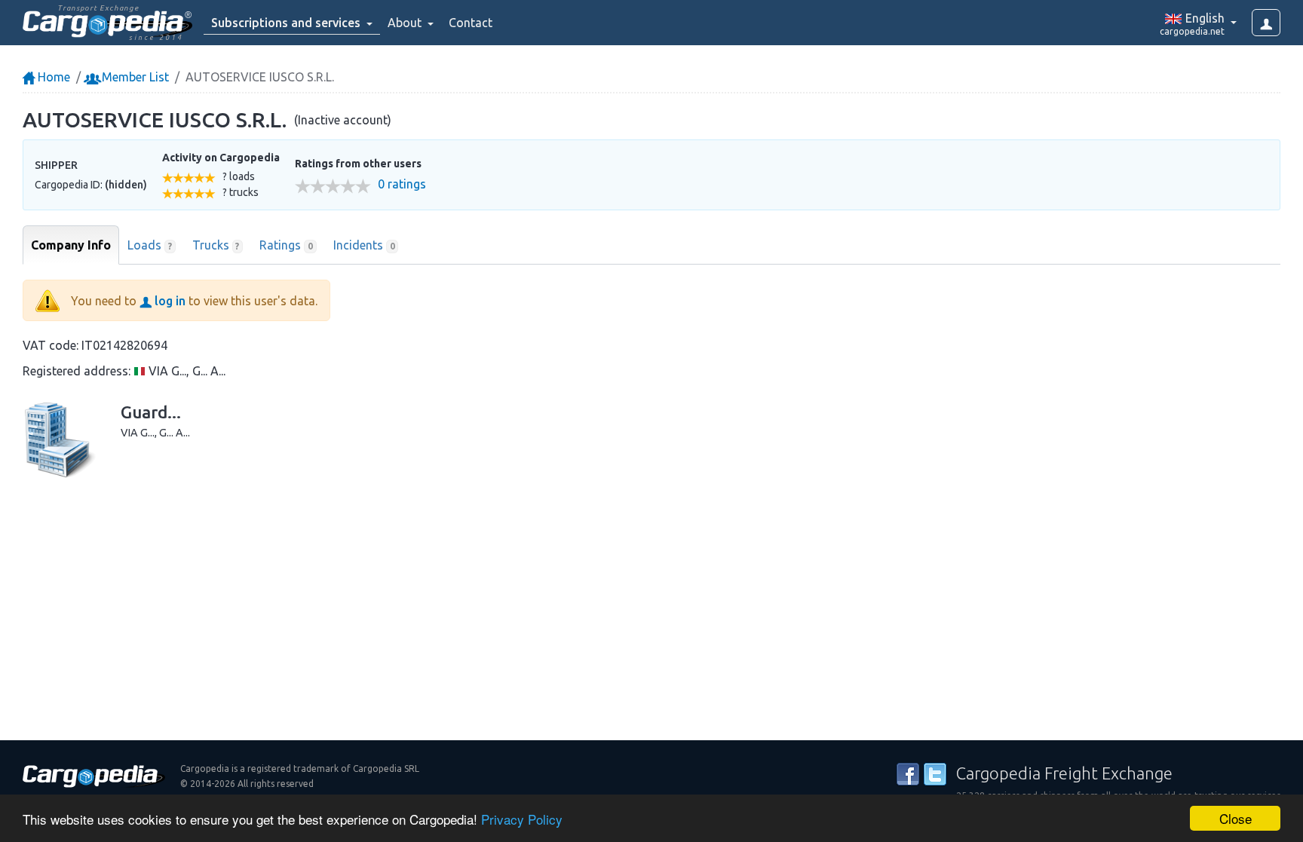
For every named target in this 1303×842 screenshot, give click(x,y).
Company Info (71, 245)
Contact (470, 22)
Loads (149, 245)
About (406, 22)
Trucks (216, 245)
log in (168, 301)
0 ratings (402, 184)
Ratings (286, 245)
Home (52, 77)
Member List (134, 77)
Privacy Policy (522, 819)
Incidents (364, 245)
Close (1235, 818)
